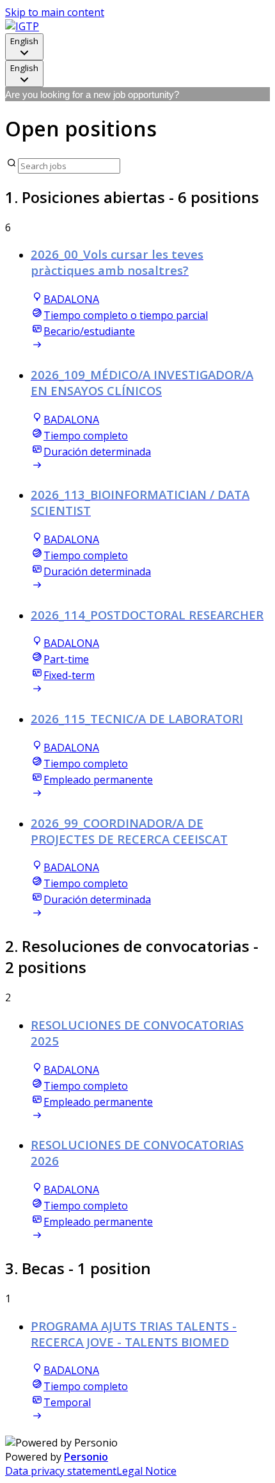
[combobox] (24, 46)
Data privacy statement (60, 1471)
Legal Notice (146, 1471)
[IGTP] (22, 26)
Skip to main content (54, 12)
